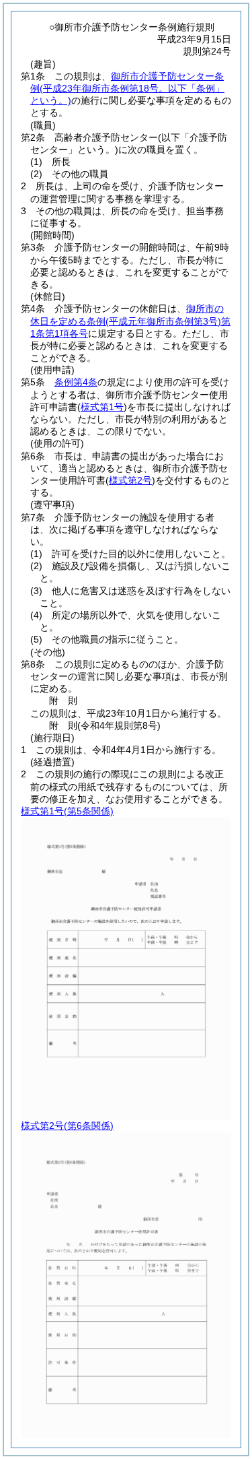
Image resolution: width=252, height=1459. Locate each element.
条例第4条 (75, 382)
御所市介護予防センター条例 (127, 88)
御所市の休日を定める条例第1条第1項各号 (130, 320)
